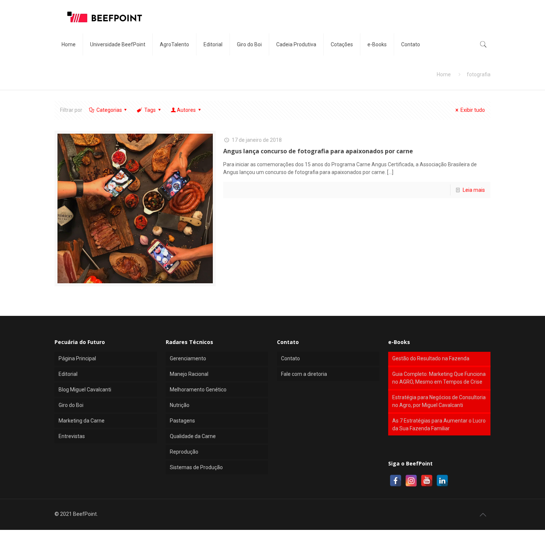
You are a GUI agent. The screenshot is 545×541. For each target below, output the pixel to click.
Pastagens (182, 421)
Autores (186, 110)
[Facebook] (396, 481)
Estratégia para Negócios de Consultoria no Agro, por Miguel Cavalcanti (439, 401)
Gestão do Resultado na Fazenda (430, 358)
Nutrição (179, 405)
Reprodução (184, 452)
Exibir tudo (472, 110)
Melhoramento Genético (198, 390)
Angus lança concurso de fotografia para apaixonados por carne (318, 151)
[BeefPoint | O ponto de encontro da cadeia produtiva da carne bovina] (104, 16)
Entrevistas (72, 436)
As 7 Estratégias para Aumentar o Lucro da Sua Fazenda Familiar (439, 424)
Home (444, 74)
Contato (290, 358)
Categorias (109, 110)
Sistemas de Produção (196, 467)
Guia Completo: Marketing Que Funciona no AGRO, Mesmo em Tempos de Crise (439, 378)
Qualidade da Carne (193, 436)
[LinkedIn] (442, 481)
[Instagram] (411, 481)
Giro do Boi (71, 405)
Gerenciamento (188, 358)
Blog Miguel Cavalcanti (85, 390)
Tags (150, 110)
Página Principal (77, 358)
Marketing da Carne (82, 421)
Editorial (68, 374)
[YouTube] (427, 481)
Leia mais (474, 190)
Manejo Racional (189, 374)
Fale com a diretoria (304, 374)
